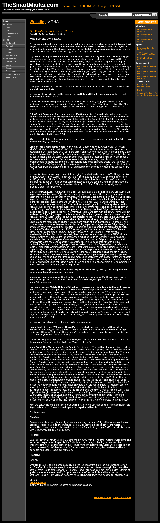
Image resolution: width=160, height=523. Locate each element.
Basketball (10, 43)
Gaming (9, 68)
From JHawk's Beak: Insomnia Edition (145, 86)
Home (5, 21)
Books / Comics (13, 74)
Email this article (122, 497)
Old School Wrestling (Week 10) (145, 30)
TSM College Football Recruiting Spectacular (146, 54)
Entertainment (9, 59)
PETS (139, 90)
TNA (8, 30)
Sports (6, 40)
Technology (11, 71)
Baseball (9, 49)
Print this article (102, 497)
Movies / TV (11, 62)
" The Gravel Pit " (10, 77)
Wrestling (7, 24)
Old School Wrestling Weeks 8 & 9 (145, 35)
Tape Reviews (12, 34)
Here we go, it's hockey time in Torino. (146, 49)
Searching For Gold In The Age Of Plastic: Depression (147, 94)
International (11, 55)
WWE (8, 27)
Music (8, 65)
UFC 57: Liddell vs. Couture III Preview (144, 59)
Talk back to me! (38, 482)
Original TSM (109, 6)
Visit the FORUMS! (79, 6)
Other (8, 37)
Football (9, 46)
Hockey (9, 52)
